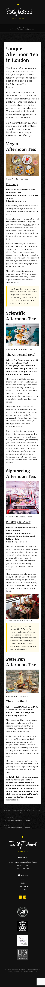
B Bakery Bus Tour (18, 522)
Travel (22, 813)
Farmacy (12, 184)
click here (10, 794)
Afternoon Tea (25, 349)
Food (31, 810)
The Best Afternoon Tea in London (17, 828)
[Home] (18, 18)
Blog (26, 810)
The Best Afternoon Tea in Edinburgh (18, 820)
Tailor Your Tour (22, 865)
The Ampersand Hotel (20, 354)
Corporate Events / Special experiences (22, 862)
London (37, 810)
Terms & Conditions (22, 869)
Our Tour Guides (22, 886)
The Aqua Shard (16, 701)
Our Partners (22, 890)
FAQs (22, 883)
